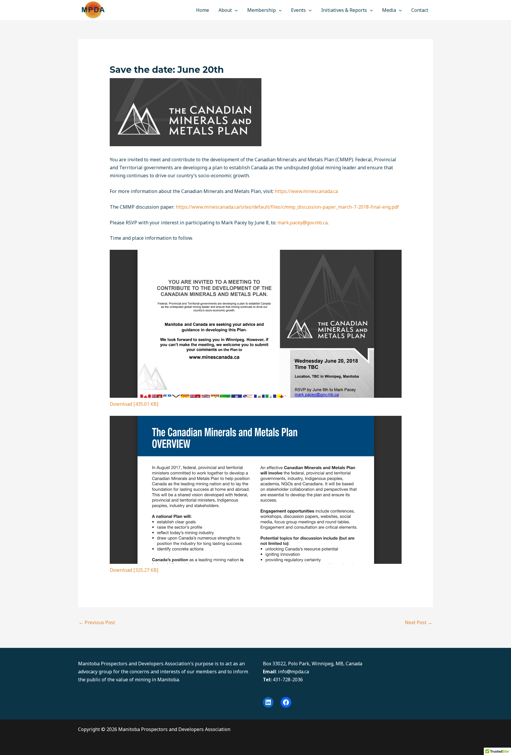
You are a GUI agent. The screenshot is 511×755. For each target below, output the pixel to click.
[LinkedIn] (268, 702)
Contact (419, 10)
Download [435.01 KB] (134, 404)
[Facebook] (286, 702)
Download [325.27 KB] (134, 570)
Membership (261, 10)
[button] (235, 10)
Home (202, 10)
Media (389, 10)
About (225, 10)
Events (298, 10)
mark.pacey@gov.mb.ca (302, 222)
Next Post (418, 622)
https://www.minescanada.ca (306, 191)
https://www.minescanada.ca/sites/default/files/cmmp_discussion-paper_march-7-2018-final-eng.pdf (287, 207)
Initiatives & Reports (344, 10)
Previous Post (97, 622)
